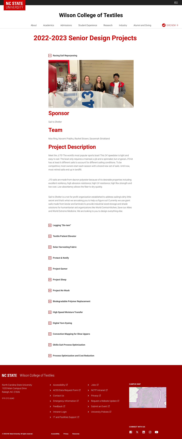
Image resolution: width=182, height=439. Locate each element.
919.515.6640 (8, 398)
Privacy (66, 434)
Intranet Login (60, 411)
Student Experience (87, 25)
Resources (75, 434)
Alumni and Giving (142, 25)
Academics (48, 25)
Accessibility (55, 434)
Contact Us (58, 395)
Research (108, 25)
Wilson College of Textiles (91, 15)
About (34, 25)
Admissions (66, 25)
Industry (123, 25)
